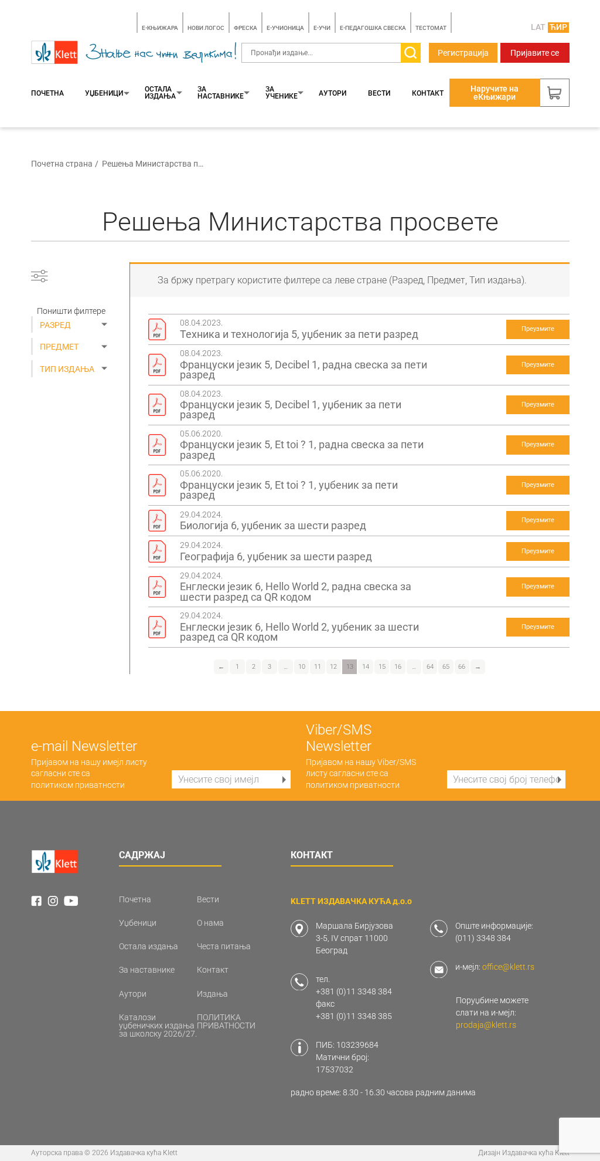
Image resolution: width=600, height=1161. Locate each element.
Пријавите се (534, 52)
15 (382, 667)
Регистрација (463, 52)
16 (397, 667)
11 (317, 667)
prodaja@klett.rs (486, 1025)
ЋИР (558, 27)
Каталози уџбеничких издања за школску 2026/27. (158, 1025)
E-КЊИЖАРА (160, 28)
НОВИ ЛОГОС (206, 28)
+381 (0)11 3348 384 (354, 991)
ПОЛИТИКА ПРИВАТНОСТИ (226, 1021)
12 (333, 667)
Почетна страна (62, 164)
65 (445, 667)
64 (430, 667)
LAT (538, 27)
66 (461, 667)
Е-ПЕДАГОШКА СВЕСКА (373, 28)
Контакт (428, 93)
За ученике (281, 93)
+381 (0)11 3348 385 (354, 1016)
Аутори (332, 93)
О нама (210, 923)
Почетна (47, 93)
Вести (379, 93)
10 (301, 667)
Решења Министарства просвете (153, 164)
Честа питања (224, 946)
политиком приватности (78, 785)
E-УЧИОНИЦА (285, 28)
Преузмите (537, 329)
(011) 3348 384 (483, 938)
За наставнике (220, 93)
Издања (212, 994)
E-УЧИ (321, 28)
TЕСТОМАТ (430, 28)
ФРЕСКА (245, 28)
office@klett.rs (508, 967)
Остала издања (160, 93)
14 (365, 667)
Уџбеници (104, 93)
